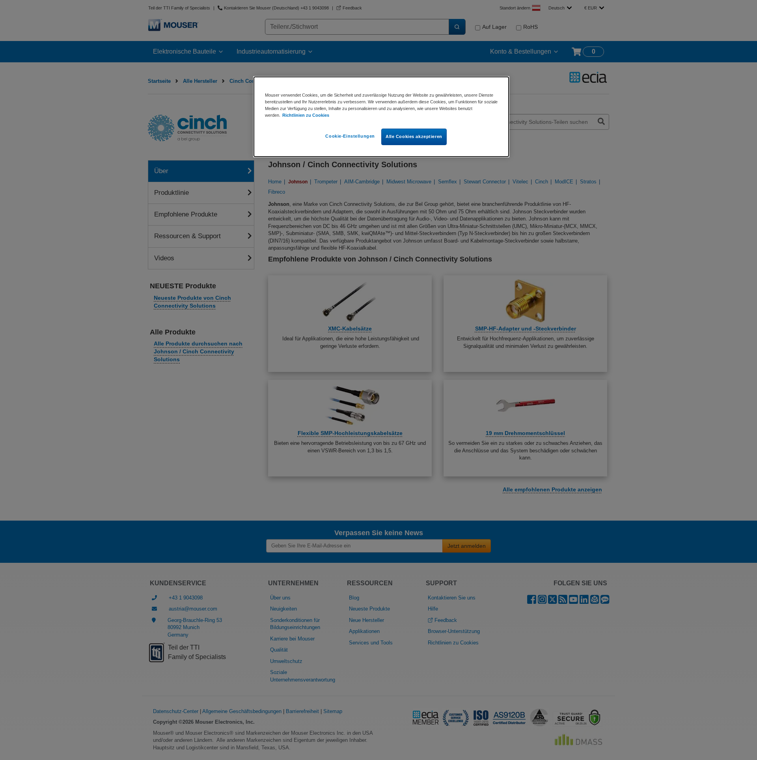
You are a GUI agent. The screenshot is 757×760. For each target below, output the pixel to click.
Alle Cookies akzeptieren (414, 136)
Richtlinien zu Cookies (305, 115)
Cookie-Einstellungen (350, 136)
